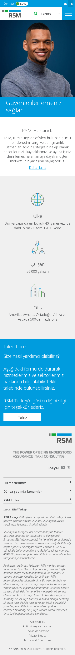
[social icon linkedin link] (63, 468)
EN (65, 3)
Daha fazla (37, 167)
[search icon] (36, 13)
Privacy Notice (37, 635)
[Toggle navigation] (68, 13)
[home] (13, 13)
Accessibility (37, 622)
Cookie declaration (37, 631)
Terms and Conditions (37, 640)
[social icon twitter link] (69, 468)
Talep (22, 417)
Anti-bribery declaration (37, 626)
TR (70, 3)
